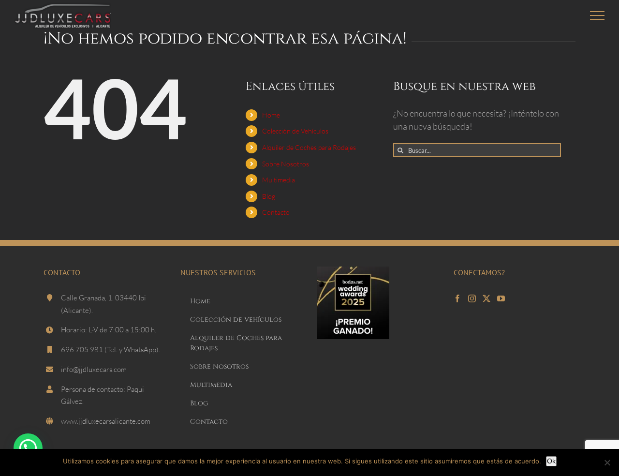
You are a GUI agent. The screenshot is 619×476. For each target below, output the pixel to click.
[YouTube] (501, 298)
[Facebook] (457, 298)
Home (271, 115)
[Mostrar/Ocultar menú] (597, 15)
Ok (551, 461)
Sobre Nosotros (285, 164)
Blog (268, 196)
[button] (28, 447)
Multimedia (278, 180)
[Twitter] (486, 298)
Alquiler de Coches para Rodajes (309, 147)
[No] (607, 462)
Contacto (276, 212)
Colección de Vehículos (295, 131)
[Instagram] (472, 298)
